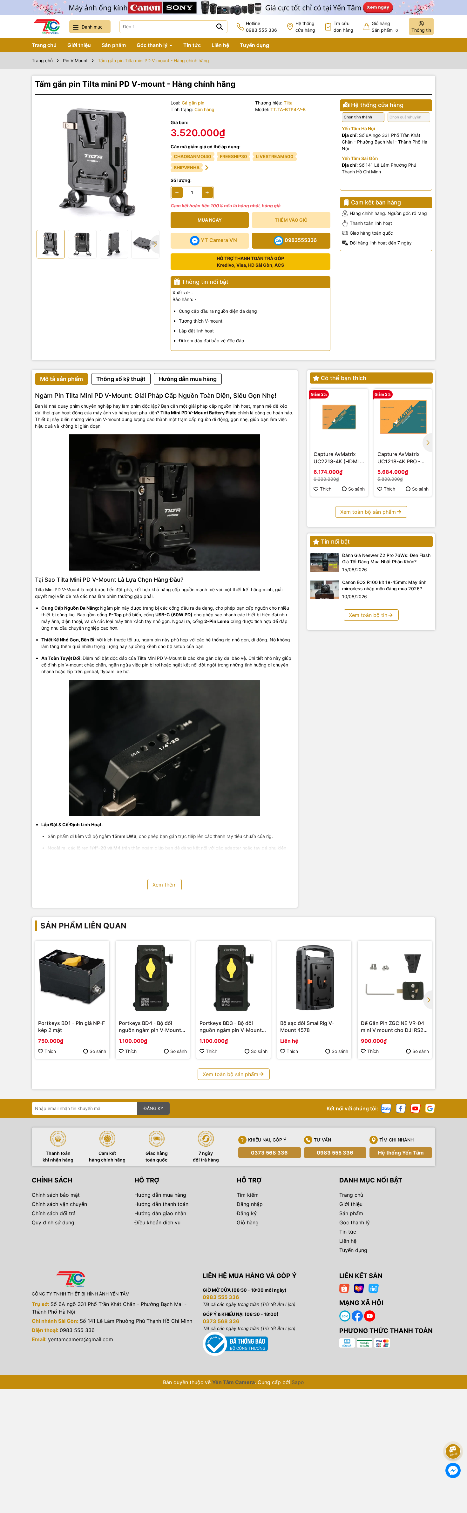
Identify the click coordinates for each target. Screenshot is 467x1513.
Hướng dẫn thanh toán (161, 1204)
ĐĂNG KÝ (153, 1108)
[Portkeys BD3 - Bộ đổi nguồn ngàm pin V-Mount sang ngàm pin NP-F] (233, 978)
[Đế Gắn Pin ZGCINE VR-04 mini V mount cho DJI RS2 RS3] (394, 978)
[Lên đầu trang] (453, 1433)
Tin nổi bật (335, 541)
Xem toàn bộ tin (368, 615)
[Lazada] (359, 1287)
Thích (325, 489)
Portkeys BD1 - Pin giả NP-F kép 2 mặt (71, 1026)
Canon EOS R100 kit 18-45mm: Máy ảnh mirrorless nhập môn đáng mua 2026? (384, 585)
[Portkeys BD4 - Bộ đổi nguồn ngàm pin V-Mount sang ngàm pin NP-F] (152, 978)
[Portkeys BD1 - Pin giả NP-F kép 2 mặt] (72, 978)
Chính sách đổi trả (54, 1213)
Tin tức (192, 45)
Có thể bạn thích (343, 378)
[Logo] (46, 26)
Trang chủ (44, 45)
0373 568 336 (269, 1152)
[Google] (430, 1107)
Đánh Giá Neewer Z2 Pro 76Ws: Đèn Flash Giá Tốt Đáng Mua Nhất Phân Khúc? (386, 558)
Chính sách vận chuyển (59, 1204)
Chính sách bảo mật (56, 1195)
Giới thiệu (79, 45)
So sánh (356, 489)
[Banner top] (233, 7)
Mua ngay (210, 220)
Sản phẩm (114, 45)
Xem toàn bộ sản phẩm (368, 512)
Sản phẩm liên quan (83, 925)
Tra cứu (343, 27)
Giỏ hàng (248, 1222)
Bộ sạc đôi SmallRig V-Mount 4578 (307, 1026)
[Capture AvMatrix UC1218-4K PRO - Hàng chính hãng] (403, 417)
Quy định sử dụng (53, 1222)
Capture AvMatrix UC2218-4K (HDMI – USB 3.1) (338, 458)
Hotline (261, 27)
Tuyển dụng (254, 45)
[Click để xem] (98, 162)
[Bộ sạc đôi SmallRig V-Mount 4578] (314, 978)
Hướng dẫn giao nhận (160, 1213)
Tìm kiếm (248, 1195)
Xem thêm (164, 884)
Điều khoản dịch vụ (157, 1222)
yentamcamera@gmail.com (80, 1339)
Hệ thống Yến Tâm (401, 1152)
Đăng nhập (250, 1204)
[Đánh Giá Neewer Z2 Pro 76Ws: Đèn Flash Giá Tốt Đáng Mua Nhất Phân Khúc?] (324, 562)
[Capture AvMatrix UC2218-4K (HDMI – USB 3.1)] (339, 417)
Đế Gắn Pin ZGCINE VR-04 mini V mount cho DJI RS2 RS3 (392, 1027)
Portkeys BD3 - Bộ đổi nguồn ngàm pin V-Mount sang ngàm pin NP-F (231, 1027)
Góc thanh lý (153, 45)
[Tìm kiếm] (219, 26)
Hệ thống (305, 27)
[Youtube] (415, 1107)
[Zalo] (386, 1107)
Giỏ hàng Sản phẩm (385, 27)
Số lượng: (181, 180)
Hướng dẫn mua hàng (160, 1195)
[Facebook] (401, 1107)
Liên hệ (220, 45)
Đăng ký (247, 1213)
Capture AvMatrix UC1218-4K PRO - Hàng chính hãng (398, 458)
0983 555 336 (335, 1152)
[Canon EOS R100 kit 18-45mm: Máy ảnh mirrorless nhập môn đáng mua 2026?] (324, 589)
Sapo (298, 1382)
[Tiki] (374, 1287)
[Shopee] (344, 1287)
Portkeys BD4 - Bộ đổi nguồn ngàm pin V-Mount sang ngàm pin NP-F (150, 1027)
